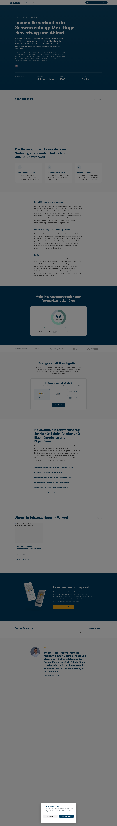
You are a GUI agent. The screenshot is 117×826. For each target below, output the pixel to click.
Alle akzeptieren (66, 816)
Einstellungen (52, 819)
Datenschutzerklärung (63, 819)
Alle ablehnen (50, 816)
